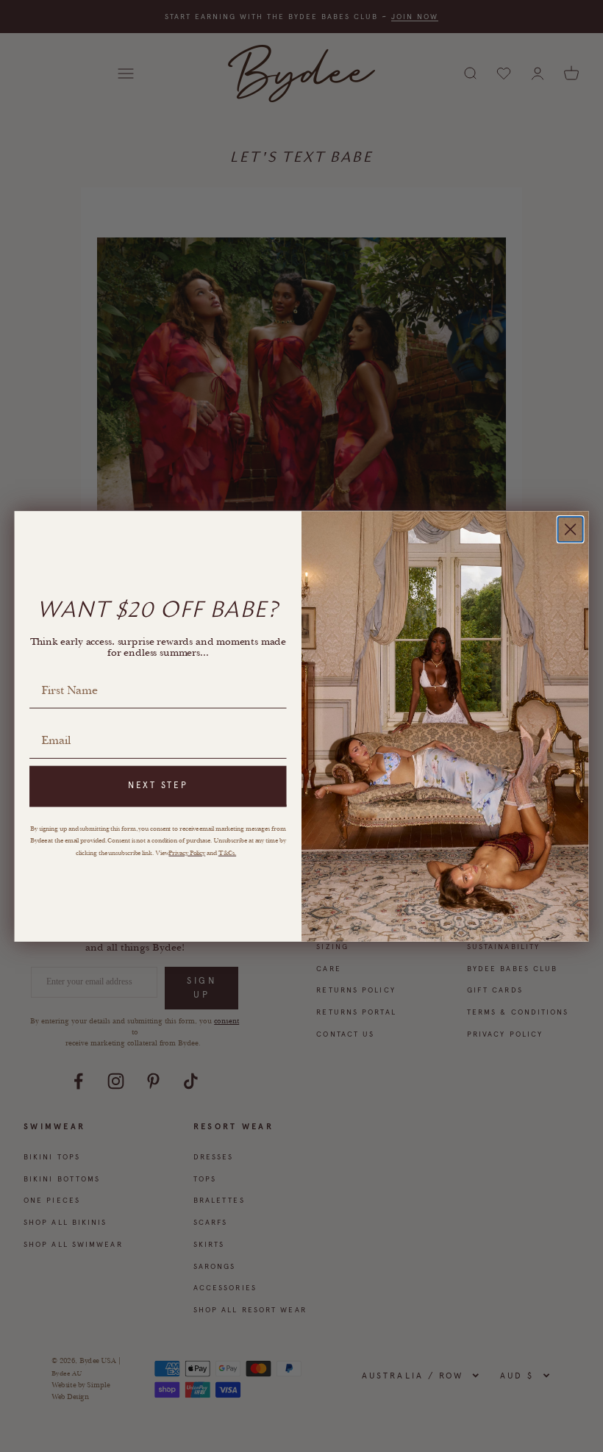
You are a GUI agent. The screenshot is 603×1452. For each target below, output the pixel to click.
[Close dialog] (570, 529)
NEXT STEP (158, 785)
